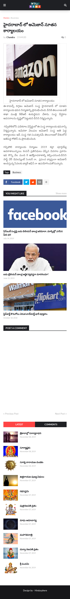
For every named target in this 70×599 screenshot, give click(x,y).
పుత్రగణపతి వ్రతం (28, 505)
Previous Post (12, 413)
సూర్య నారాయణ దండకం (31, 462)
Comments (51, 424)
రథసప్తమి (24, 491)
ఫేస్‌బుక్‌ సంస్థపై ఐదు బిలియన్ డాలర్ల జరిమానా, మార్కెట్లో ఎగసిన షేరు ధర (33, 233)
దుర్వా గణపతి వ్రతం (29, 549)
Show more (61, 193)
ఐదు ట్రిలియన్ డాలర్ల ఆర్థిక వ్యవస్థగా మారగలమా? (26, 274)
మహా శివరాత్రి (26, 534)
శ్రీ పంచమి (24, 563)
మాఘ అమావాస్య (28, 520)
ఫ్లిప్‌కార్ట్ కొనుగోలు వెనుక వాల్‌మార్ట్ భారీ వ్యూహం (25, 313)
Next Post (60, 413)
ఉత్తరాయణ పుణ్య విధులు (32, 476)
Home (6, 18)
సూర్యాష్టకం (25, 447)
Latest (19, 424)
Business (15, 18)
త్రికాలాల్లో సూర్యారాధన (30, 433)
